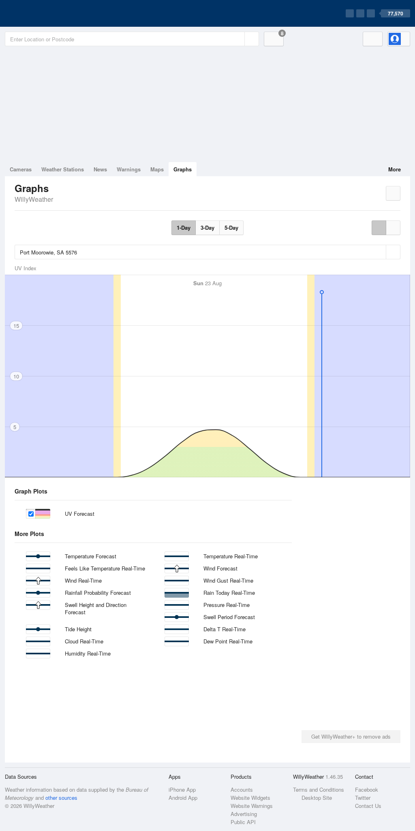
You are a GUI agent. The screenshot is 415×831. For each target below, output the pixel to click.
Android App (183, 797)
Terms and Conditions (318, 789)
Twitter (362, 797)
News (100, 169)
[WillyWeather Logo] (43, 13)
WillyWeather (34, 199)
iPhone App (182, 789)
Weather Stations (62, 169)
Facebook (366, 789)
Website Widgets (250, 797)
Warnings (129, 169)
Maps (157, 169)
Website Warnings (252, 806)
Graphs (182, 169)
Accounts (242, 789)
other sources (61, 797)
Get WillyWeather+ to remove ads (351, 736)
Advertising (244, 814)
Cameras (21, 169)
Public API (243, 822)
